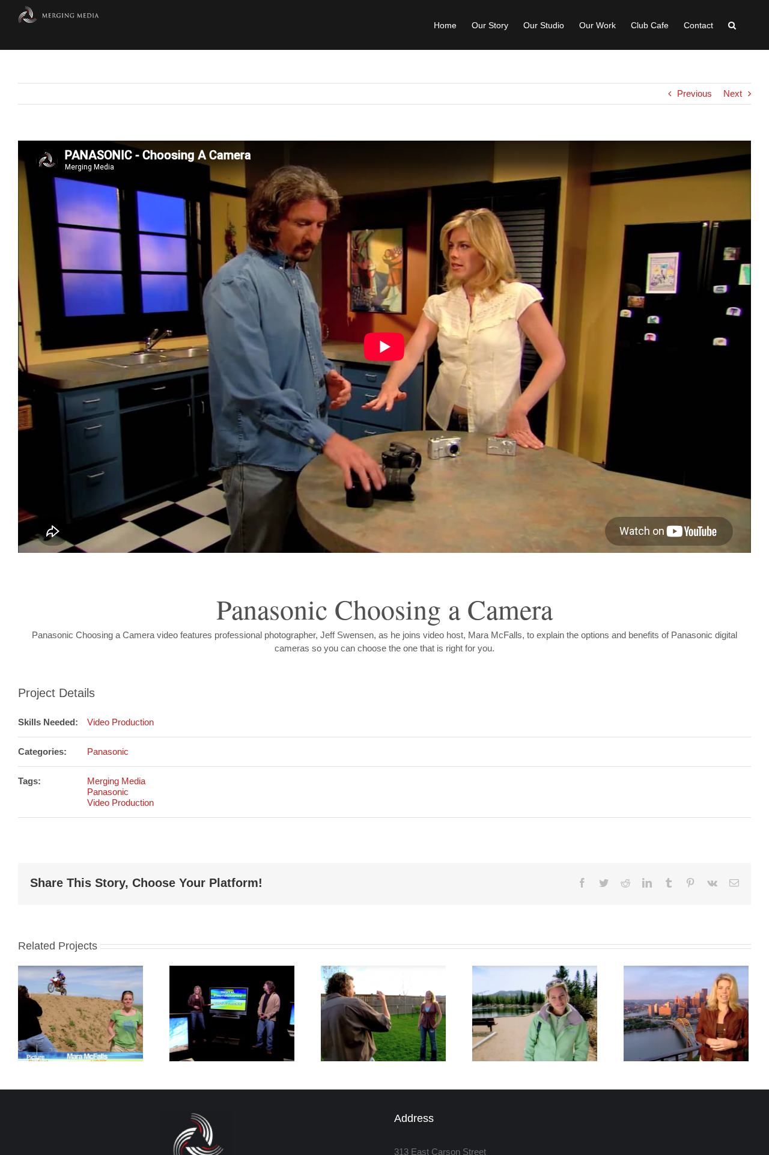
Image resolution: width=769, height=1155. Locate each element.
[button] (732, 25)
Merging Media (116, 781)
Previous (694, 93)
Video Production (120, 722)
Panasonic (108, 751)
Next (732, 93)
